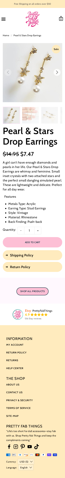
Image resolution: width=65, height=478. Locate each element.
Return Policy (16, 352)
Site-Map (12, 416)
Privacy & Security (19, 400)
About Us (12, 384)
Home (6, 35)
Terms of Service (18, 408)
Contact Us (14, 392)
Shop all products (32, 291)
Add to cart (32, 242)
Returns (12, 360)
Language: (11, 467)
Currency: (11, 461)
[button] (57, 72)
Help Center (14, 368)
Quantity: (9, 230)
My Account (15, 344)
